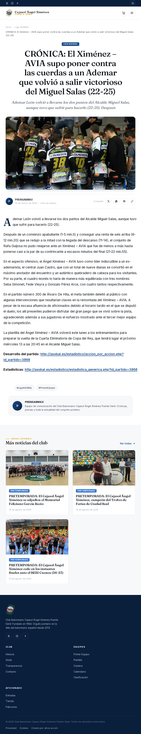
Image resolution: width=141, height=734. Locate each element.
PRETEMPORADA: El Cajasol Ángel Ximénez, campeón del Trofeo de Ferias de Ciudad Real (103, 500)
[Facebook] (17, 3)
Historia (10, 654)
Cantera (78, 665)
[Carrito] (123, 12)
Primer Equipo (81, 654)
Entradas (10, 695)
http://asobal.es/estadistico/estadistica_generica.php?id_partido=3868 (81, 370)
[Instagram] (12, 3)
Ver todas (126, 443)
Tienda (10, 701)
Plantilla (78, 659)
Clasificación (81, 677)
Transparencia (14, 665)
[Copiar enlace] (132, 201)
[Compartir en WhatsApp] (116, 201)
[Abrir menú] (131, 12)
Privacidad (11, 728)
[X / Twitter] (7, 3)
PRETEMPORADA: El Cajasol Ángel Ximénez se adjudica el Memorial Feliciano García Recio (36, 500)
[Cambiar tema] (132, 3)
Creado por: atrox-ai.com (44, 728)
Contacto (11, 671)
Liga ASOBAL (22, 27)
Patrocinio (11, 706)
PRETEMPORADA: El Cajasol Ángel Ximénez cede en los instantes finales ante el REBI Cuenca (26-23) (36, 569)
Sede (9, 659)
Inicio (8, 27)
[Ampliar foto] (70, 153)
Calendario (80, 671)
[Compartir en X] (108, 201)
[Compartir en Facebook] (124, 201)
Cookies (24, 728)
